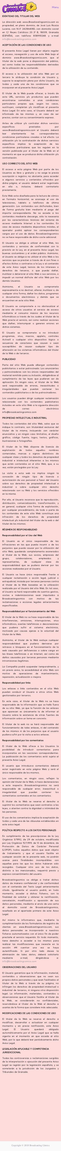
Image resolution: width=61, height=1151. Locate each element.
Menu (55, 7)
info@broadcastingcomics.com (19, 39)
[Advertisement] (30, 1106)
